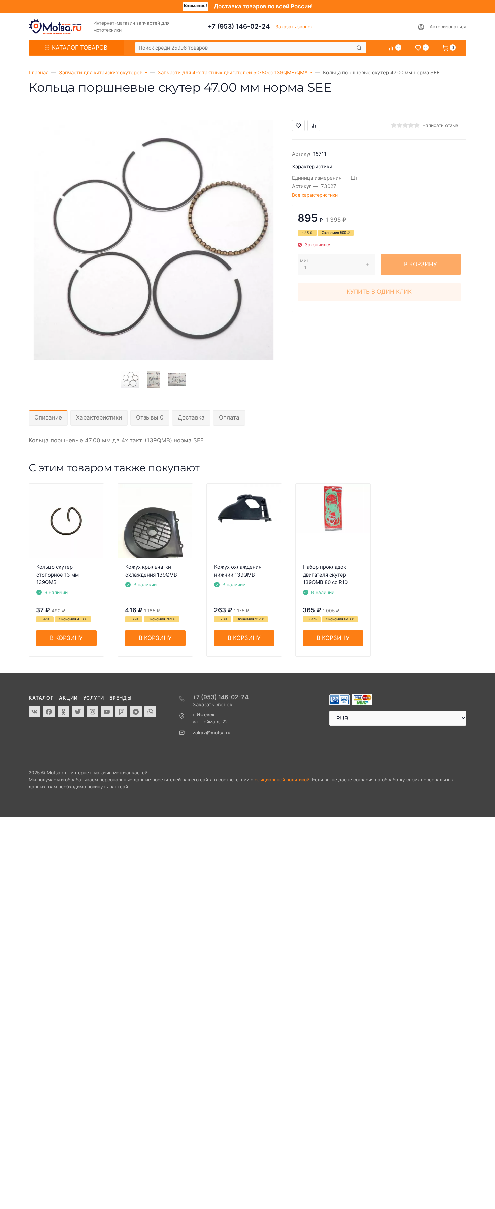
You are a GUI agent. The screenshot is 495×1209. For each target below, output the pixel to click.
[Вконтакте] (34, 711)
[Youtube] (107, 711)
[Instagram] (92, 711)
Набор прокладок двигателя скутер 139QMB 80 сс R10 (325, 574)
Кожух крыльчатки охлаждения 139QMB (151, 571)
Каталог (41, 698)
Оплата (229, 417)
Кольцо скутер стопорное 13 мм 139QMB (57, 574)
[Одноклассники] (63, 711)
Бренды (120, 698)
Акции (68, 698)
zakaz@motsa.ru (211, 732)
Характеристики (99, 417)
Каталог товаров (79, 47)
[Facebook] (49, 711)
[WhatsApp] (150, 711)
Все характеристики (315, 195)
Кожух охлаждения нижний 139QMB (237, 571)
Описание (48, 417)
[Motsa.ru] (55, 26)
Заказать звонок (294, 26)
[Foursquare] (121, 711)
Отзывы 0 (150, 417)
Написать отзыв (440, 125)
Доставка (191, 417)
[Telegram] (136, 711)
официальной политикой (282, 779)
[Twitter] (78, 711)
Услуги (93, 698)
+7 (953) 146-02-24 (239, 26)
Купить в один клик (379, 291)
